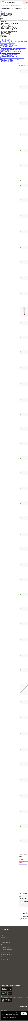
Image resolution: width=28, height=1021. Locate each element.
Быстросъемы (5, 27)
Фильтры (4, 26)
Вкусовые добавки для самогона (10, 53)
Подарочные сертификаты (8, 61)
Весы (2, 33)
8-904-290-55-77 (23, 864)
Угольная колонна (6, 24)
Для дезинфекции (6, 31)
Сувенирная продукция (7, 60)
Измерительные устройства (8, 54)
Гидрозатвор (5, 25)
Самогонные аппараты (7, 40)
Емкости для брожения (7, 44)
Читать (22, 904)
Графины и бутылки (6, 55)
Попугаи (2, 12)
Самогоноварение (15, 5)
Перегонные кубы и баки (7, 43)
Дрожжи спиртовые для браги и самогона (13, 48)
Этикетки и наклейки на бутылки (10, 59)
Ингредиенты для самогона (8, 45)
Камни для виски (6, 29)
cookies (12, 1012)
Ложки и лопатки (6, 30)
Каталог (7, 5)
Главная (2, 5)
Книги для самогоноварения (8, 56)
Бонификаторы (4, 50)
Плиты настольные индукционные (10, 52)
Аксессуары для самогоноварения (10, 49)
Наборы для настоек (6, 47)
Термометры (4, 11)
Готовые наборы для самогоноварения (12, 58)
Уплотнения (5, 35)
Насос (3, 32)
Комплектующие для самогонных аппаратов (13, 42)
